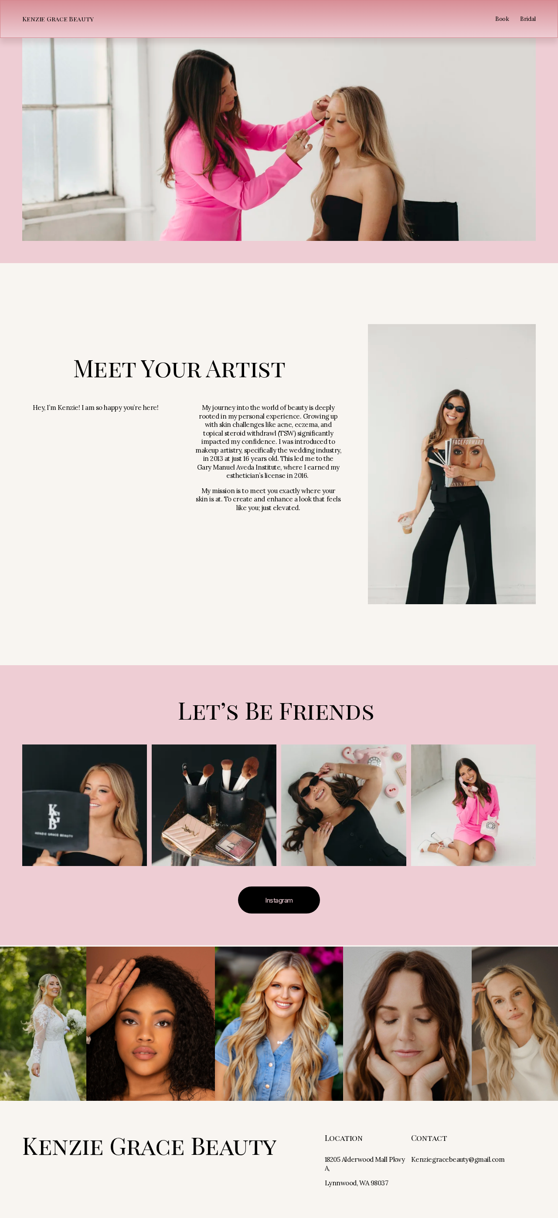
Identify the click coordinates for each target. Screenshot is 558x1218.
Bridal (528, 19)
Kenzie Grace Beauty (58, 18)
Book (502, 19)
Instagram (279, 900)
